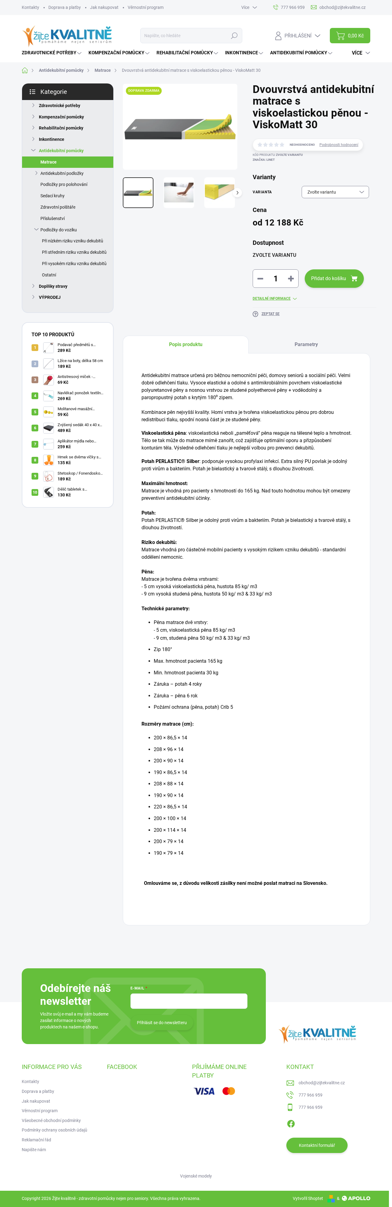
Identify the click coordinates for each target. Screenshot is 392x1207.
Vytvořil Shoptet (308, 1198)
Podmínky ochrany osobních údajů (54, 1130)
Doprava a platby (64, 7)
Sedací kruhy (52, 195)
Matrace (48, 162)
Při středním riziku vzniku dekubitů (74, 252)
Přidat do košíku (328, 278)
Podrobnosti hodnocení (338, 145)
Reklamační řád (36, 1139)
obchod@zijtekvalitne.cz (322, 1082)
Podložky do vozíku (58, 229)
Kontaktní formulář (317, 1145)
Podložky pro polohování (63, 184)
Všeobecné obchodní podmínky (51, 1120)
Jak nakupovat (104, 7)
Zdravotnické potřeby (59, 105)
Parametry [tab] (306, 344)
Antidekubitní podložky (62, 173)
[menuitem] (52, 53)
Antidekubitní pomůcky (61, 150)
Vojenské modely (196, 1176)
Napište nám (34, 1149)
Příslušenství (52, 218)
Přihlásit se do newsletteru (162, 1022)
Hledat (234, 35)
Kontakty (30, 7)
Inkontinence (51, 139)
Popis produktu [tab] (185, 344)
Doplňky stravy (53, 286)
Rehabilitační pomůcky (61, 127)
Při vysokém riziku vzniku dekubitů (74, 263)
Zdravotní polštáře (57, 207)
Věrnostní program (146, 7)
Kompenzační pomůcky (61, 116)
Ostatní (49, 274)
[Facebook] (291, 1122)
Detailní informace (272, 298)
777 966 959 (310, 1095)
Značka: (264, 159)
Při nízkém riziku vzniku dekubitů (72, 240)
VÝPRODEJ (50, 297)
